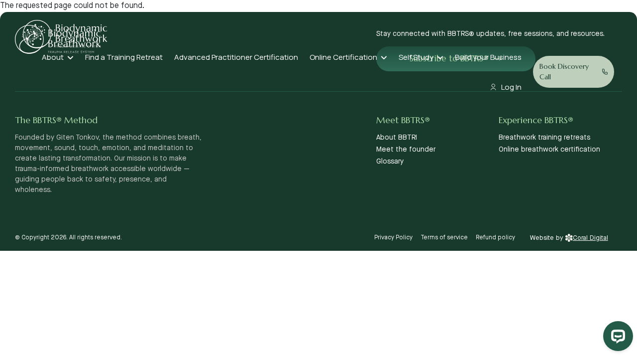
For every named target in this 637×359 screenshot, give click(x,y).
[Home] (65, 34)
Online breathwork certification (549, 150)
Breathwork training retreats (544, 138)
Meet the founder (405, 150)
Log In (511, 87)
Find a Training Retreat (124, 57)
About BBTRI (396, 138)
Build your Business (488, 57)
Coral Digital (590, 238)
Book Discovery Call (564, 71)
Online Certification (343, 57)
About (53, 57)
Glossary (390, 162)
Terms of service (444, 237)
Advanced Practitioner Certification (236, 57)
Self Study (416, 57)
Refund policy (495, 237)
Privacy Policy (393, 237)
